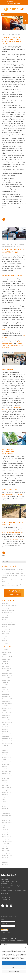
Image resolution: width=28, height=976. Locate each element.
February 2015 (6, 850)
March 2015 (5, 848)
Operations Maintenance (9, 624)
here (3, 329)
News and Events (7, 246)
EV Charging (17, 34)
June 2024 (5, 684)
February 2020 (6, 757)
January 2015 (6, 853)
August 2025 (6, 659)
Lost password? (5, 932)
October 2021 (6, 720)
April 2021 (5, 729)
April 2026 (5, 649)
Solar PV (4, 640)
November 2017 (7, 792)
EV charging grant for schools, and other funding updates (13, 251)
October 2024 (6, 677)
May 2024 (5, 687)
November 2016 (7, 818)
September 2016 (7, 822)
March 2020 (5, 755)
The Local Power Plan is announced (12, 573)
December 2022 (7, 713)
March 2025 (5, 666)
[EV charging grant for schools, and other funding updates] (14, 233)
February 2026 (6, 652)
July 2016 (5, 827)
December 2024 (7, 673)
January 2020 (6, 759)
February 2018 (6, 787)
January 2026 (6, 654)
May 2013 (5, 862)
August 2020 (6, 745)
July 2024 (5, 682)
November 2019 (7, 762)
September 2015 (7, 841)
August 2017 (5, 797)
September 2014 (7, 860)
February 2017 (6, 811)
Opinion (4, 626)
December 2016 (6, 815)
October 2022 (6, 715)
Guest (4, 619)
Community (5, 608)
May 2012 (5, 864)
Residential (5, 633)
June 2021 (5, 724)
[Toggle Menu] (3, 14)
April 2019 (5, 769)
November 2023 (7, 699)
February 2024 (6, 692)
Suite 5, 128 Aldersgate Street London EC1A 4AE (9, 881)
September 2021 (7, 722)
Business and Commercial (9, 605)
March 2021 (5, 731)
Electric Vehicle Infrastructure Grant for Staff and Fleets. (12, 345)
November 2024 (7, 675)
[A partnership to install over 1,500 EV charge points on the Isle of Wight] (14, 23)
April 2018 (5, 783)
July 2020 (5, 748)
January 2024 (6, 694)
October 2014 (6, 857)
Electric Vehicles (7, 612)
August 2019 (5, 764)
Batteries (5, 603)
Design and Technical (8, 610)
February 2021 (6, 734)
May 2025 (5, 663)
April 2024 (5, 689)
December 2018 (6, 771)
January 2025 (6, 670)
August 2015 (5, 843)
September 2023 (7, 703)
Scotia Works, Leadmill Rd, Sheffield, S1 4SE (13, 890)
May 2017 (5, 804)
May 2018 (5, 780)
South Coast (4, 893)
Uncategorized (6, 643)
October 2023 (6, 701)
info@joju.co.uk (5, 899)
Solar (3, 638)
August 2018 (5, 778)
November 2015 (7, 836)
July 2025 (5, 661)
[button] (25, 947)
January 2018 (6, 790)
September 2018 (7, 776)
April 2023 (5, 706)
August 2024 (6, 680)
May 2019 (5, 766)
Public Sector (16, 246)
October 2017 (6, 794)
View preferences (14, 971)
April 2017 (5, 806)
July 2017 (5, 799)
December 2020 (7, 738)
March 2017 (5, 808)
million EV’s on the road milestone (12, 532)
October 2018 (6, 773)
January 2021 (6, 736)
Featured (5, 617)
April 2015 (5, 846)
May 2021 (5, 727)
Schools (4, 636)
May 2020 (5, 752)
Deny (14, 967)
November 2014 (7, 855)
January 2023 (6, 710)
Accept (14, 963)
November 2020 (7, 741)
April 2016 (5, 834)
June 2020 (5, 750)
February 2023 (6, 708)
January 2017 (6, 813)
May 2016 (5, 832)
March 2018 (5, 785)
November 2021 (7, 717)
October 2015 (6, 839)
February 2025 (6, 668)
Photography (6, 629)
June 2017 (5, 801)
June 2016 (5, 829)
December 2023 (7, 696)
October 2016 (6, 820)
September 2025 (7, 656)
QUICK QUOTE (14, 4)
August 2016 (5, 825)
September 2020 (7, 743)
